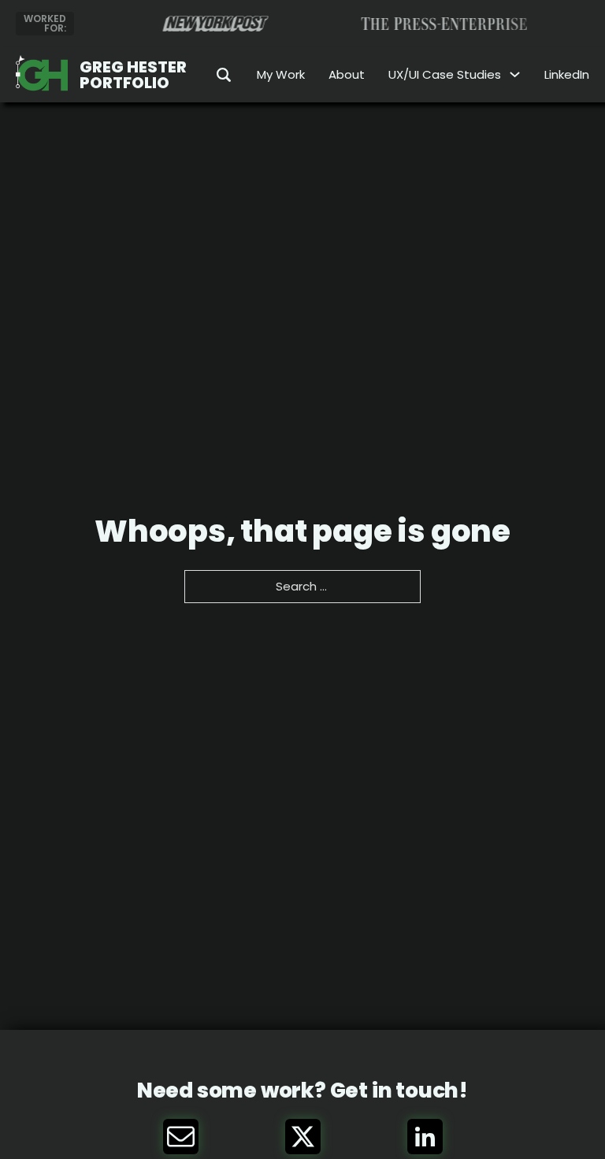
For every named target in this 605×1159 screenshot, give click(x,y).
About (346, 74)
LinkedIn (566, 74)
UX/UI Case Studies (444, 74)
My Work (281, 74)
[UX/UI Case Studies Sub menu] (515, 74)
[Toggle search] (213, 75)
